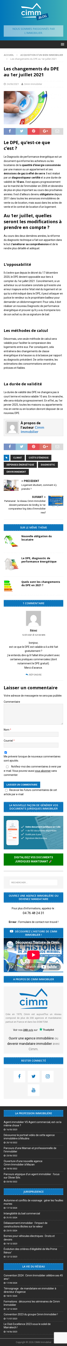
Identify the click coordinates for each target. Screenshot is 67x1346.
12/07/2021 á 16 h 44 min (33, 635)
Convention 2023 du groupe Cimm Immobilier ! (31, 1314)
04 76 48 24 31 (33, 913)
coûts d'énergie (39, 457)
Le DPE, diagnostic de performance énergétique (39, 559)
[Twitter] (33, 1076)
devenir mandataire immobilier (29, 1044)
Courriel (8, 740)
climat (17, 457)
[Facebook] (19, 1076)
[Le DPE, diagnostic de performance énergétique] (11, 565)
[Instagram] (48, 1076)
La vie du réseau (33, 1266)
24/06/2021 (13, 84)
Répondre (35, 674)
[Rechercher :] (33, 882)
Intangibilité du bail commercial (22, 1213)
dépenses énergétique (20, 464)
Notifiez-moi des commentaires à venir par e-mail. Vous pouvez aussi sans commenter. (32, 770)
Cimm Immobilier (33, 84)
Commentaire (12, 701)
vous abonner (43, 770)
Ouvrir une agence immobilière (31, 1038)
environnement (16, 472)
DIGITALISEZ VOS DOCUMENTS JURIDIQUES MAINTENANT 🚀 (33, 859)
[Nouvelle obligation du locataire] (11, 542)
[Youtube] (33, 1090)
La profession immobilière (33, 1113)
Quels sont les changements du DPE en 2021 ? (40, 583)
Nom (7, 729)
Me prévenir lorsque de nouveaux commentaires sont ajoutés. (32, 758)
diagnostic (48, 464)
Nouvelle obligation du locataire (36, 537)
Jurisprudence (33, 1191)
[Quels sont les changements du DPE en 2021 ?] (11, 585)
